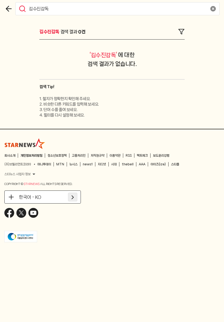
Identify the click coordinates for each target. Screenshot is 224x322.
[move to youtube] (33, 213)
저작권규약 (97, 155)
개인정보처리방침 (31, 155)
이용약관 (115, 155)
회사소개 (9, 155)
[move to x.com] (21, 213)
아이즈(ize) (158, 164)
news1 (88, 164)
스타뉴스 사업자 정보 (17, 174)
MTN (60, 164)
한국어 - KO (30, 197)
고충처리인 (79, 155)
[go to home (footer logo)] (24, 143)
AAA (142, 164)
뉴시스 (73, 164)
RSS (129, 155)
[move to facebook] (9, 213)
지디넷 (102, 164)
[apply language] (72, 197)
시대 (114, 164)
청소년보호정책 (57, 155)
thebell (128, 164)
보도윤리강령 (161, 155)
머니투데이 (44, 164)
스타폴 (175, 164)
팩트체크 (142, 155)
